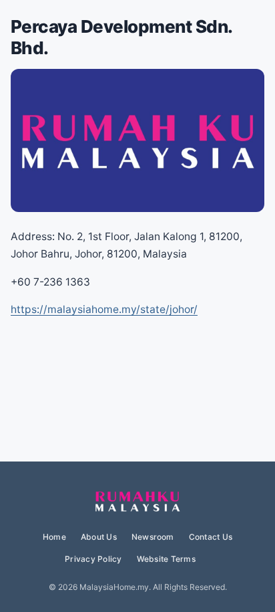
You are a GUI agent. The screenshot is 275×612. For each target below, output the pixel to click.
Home (54, 537)
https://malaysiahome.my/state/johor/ (104, 309)
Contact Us (210, 537)
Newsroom (152, 537)
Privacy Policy (93, 559)
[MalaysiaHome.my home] (137, 502)
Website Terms (166, 559)
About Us (99, 537)
